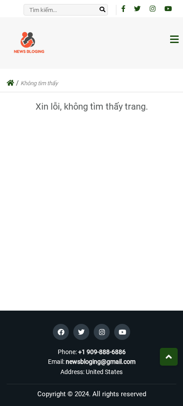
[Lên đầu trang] (169, 357)
